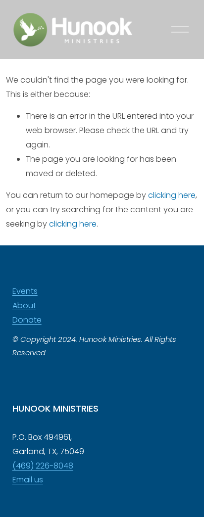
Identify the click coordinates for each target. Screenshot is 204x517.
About (24, 305)
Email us (27, 479)
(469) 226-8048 (42, 465)
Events (25, 291)
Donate (27, 320)
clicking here (172, 195)
